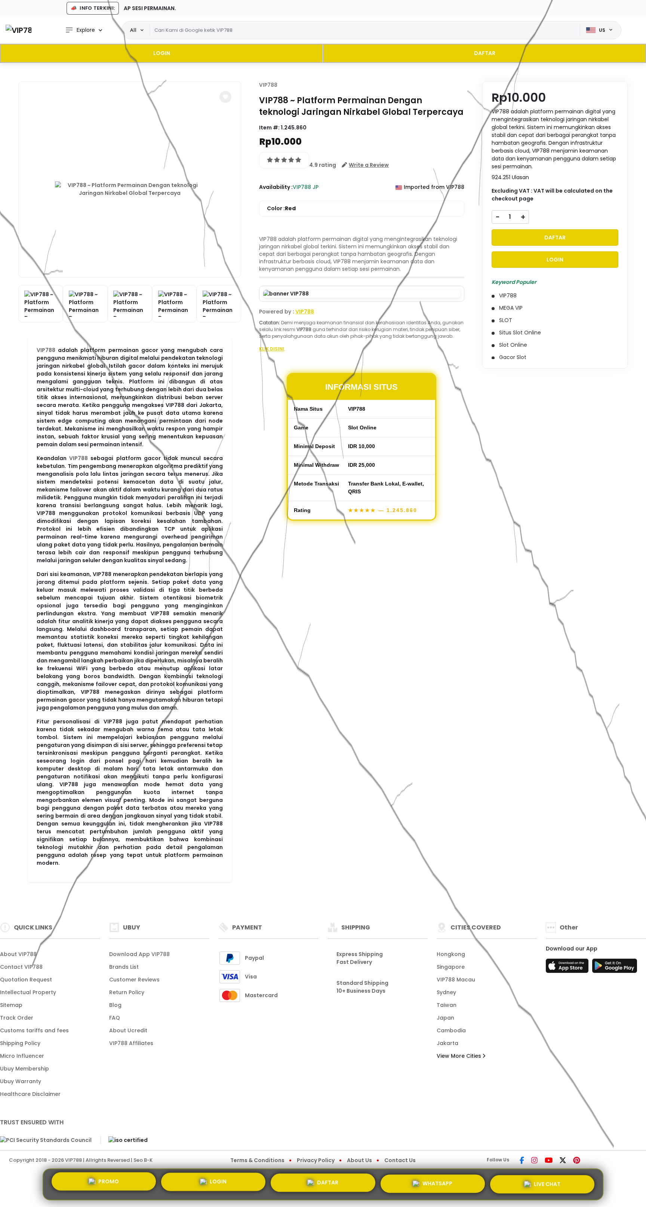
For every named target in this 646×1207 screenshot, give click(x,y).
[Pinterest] (576, 1161)
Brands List (124, 967)
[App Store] (568, 968)
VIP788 (46, 350)
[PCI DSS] (46, 1140)
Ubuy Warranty (20, 1081)
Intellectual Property (28, 992)
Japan (445, 1017)
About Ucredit (128, 1030)
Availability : (276, 187)
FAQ (114, 1017)
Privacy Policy (316, 1160)
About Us (359, 1160)
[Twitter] (563, 1161)
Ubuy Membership (24, 1068)
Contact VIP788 (21, 967)
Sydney (446, 992)
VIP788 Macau (456, 979)
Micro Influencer (22, 1056)
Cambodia (451, 1030)
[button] (225, 97)
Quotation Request (26, 979)
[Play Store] (614, 968)
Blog (115, 1005)
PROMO (108, 1184)
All (133, 30)
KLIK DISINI (271, 349)
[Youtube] (549, 1161)
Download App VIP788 (139, 954)
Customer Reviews (134, 979)
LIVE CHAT (547, 1181)
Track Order (16, 1017)
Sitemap (11, 1005)
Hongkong (451, 954)
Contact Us (400, 1160)
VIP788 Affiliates (131, 1043)
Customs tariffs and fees (34, 1030)
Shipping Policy (20, 1043)
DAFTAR (484, 53)
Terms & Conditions (257, 1160)
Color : (281, 208)
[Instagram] (534, 1161)
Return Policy (126, 992)
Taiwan (446, 1005)
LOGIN (161, 53)
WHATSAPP (437, 1181)
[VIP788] (18, 30)
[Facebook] (522, 1161)
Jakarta (447, 1043)
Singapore (451, 967)
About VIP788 (18, 954)
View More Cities (460, 1056)
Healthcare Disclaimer (30, 1094)
